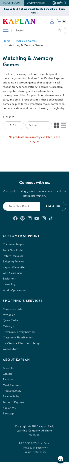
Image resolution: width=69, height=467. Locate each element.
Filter (15, 125)
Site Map (8, 413)
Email (47, 443)
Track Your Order (13, 250)
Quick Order (10, 320)
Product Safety (12, 391)
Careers (7, 374)
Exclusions (9, 278)
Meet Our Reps (12, 385)
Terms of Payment (14, 402)
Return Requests (13, 256)
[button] (65, 3)
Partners (8, 379)
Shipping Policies (13, 261)
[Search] (59, 30)
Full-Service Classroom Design (22, 343)
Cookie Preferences (34, 452)
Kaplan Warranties (14, 267)
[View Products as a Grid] (56, 125)
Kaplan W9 (9, 408)
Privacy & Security (34, 447)
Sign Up (53, 206)
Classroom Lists (12, 309)
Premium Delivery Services (19, 332)
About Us (8, 368)
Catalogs (8, 326)
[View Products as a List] (63, 125)
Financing (9, 284)
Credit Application (14, 290)
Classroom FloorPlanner (18, 337)
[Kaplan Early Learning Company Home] (19, 21)
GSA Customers (12, 273)
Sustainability (11, 396)
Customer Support (14, 244)
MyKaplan (9, 315)
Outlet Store (10, 349)
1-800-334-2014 (29, 443)
